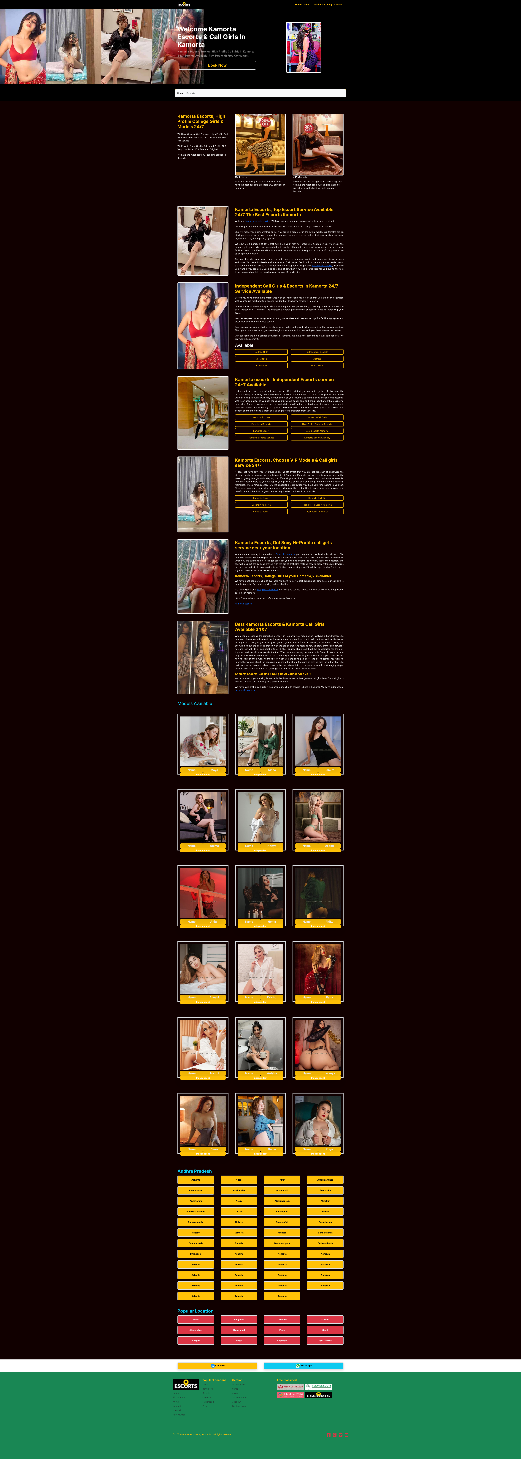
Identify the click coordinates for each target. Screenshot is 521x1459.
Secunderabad (239, 1397)
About (307, 4)
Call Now (220, 1365)
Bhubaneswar (239, 1406)
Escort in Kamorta (285, 554)
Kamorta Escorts (243, 603)
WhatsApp (306, 1365)
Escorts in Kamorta (322, 265)
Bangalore (207, 1388)
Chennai (206, 1397)
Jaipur (235, 1393)
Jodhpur (236, 1401)
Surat (235, 1388)
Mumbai (177, 1410)
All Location (179, 1397)
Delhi (205, 1384)
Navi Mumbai (179, 1414)
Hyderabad (208, 1401)
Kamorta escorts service (257, 221)
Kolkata (206, 1393)
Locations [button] (317, 4)
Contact (338, 4)
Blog (329, 4)
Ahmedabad (238, 1384)
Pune (204, 1406)
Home (298, 4)
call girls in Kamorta (267, 589)
